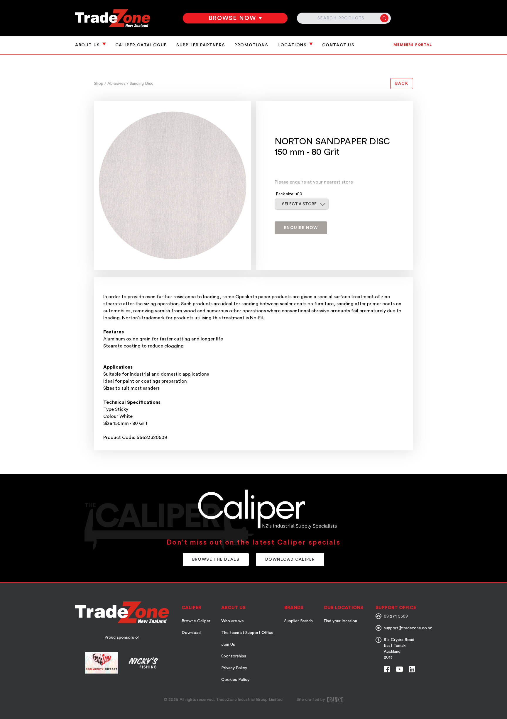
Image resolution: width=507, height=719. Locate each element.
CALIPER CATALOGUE (141, 45)
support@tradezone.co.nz (408, 628)
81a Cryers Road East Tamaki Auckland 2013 (399, 648)
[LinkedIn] (412, 669)
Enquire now (301, 228)
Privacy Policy (234, 668)
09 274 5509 (396, 616)
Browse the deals (215, 559)
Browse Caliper (196, 621)
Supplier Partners (200, 45)
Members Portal (412, 44)
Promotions (251, 45)
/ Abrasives (115, 84)
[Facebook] (387, 669)
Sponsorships (233, 656)
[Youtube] (399, 669)
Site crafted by (311, 700)
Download (191, 633)
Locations (292, 45)
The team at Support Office (247, 633)
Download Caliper (290, 559)
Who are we (232, 621)
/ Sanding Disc (140, 84)
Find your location (340, 621)
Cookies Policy (235, 680)
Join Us (228, 644)
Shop (99, 84)
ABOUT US (87, 45)
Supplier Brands (298, 621)
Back (401, 84)
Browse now (232, 18)
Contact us (338, 45)
